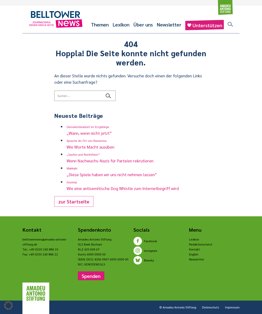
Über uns (143, 24)
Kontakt (194, 249)
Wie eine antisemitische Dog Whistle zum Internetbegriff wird (123, 185)
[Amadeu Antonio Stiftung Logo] (35, 293)
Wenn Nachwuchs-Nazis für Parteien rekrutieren (110, 157)
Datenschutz (210, 307)
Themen (100, 24)
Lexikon (121, 24)
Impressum (232, 307)
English (193, 254)
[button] (8, 305)
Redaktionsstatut (200, 244)
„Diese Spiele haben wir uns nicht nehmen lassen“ (112, 171)
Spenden (91, 276)
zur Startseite (73, 201)
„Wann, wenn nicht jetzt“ (89, 130)
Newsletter (169, 24)
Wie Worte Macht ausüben (90, 144)
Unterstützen (207, 25)
